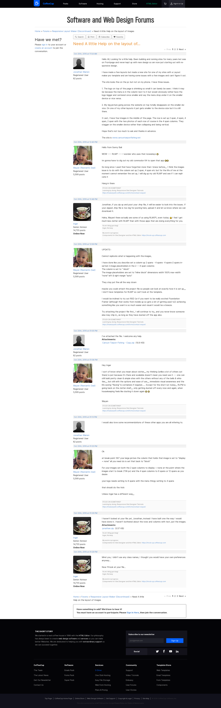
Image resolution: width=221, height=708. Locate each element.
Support (117, 4)
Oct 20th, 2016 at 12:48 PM (85, 199)
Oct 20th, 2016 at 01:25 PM (85, 446)
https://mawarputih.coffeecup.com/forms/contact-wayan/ (124, 193)
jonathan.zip (108, 528)
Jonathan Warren (81, 72)
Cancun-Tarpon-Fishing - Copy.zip (118, 342)
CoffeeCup (39, 665)
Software (83, 4)
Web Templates (163, 670)
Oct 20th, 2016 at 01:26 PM (85, 513)
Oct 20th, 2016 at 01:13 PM (85, 417)
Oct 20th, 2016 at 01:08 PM (85, 360)
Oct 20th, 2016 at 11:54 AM (85, 54)
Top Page (48, 698)
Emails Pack (69, 670)
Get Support (110, 698)
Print (92, 37)
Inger (75, 223)
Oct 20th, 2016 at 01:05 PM (85, 331)
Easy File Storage (102, 680)
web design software (67, 638)
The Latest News (41, 675)
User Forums (131, 685)
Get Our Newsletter (42, 680)
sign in (45, 44)
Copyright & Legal (125, 698)
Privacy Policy (119, 703)
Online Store (79, 698)
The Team (38, 670)
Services (99, 665)
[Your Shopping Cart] (165, 4)
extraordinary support (92, 642)
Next (181, 49)
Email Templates (163, 675)
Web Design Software (95, 698)
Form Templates (163, 680)
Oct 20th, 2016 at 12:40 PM (85, 142)
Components (162, 685)
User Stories (131, 690)
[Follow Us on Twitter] (157, 651)
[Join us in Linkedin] (177, 651)
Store (134, 4)
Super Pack (69, 680)
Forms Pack (69, 675)
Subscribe (104, 37)
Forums (46, 31)
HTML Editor (151, 4)
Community (131, 665)
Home (37, 31)
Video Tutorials (132, 675)
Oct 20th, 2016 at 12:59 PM (85, 244)
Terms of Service (134, 703)
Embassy (129, 680)
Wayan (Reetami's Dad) (84, 167)
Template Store (164, 665)
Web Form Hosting (103, 685)
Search (80, 37)
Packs (65, 4)
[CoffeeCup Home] (48, 4)
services (84, 638)
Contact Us (38, 685)
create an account (43, 48)
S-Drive (98, 670)
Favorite (119, 37)
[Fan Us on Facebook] (164, 651)
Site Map (146, 698)
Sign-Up (174, 641)
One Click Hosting (102, 675)
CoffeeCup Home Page (63, 698)
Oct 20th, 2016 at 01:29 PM (85, 552)
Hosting (100, 4)
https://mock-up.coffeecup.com (154, 235)
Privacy (137, 698)
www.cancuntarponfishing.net (126, 137)
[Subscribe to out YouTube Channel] (171, 651)
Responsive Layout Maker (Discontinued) (71, 31)
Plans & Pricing (101, 690)
